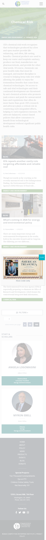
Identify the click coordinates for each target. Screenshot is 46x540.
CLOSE (42, 257)
